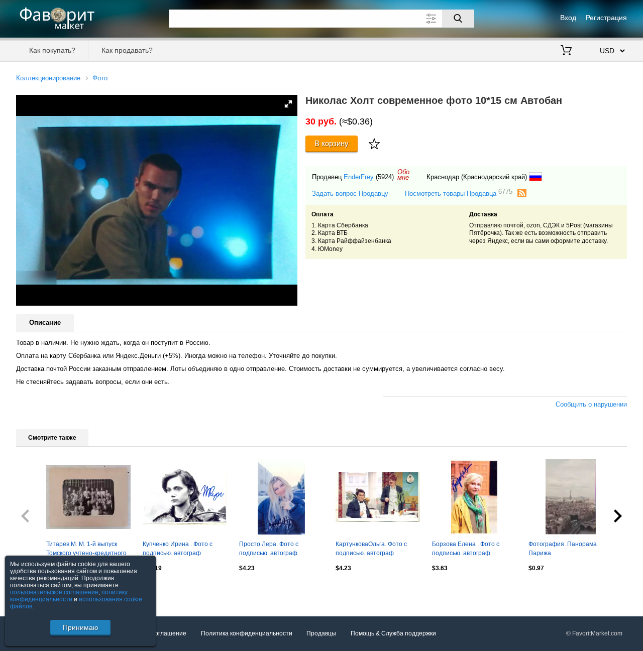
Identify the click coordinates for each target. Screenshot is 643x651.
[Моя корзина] (566, 51)
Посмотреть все (39, 589)
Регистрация (606, 18)
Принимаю (80, 627)
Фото (100, 78)
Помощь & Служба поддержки (393, 633)
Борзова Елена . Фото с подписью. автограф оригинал (465, 550)
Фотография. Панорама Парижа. (562, 549)
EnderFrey (359, 177)
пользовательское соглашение (54, 592)
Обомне (403, 174)
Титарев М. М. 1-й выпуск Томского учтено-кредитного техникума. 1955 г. (86, 550)
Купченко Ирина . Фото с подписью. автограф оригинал (177, 550)
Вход (568, 18)
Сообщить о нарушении (591, 404)
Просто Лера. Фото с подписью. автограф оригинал (268, 550)
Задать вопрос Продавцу (350, 193)
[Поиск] (458, 19)
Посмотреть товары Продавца (458, 193)
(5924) (385, 177)
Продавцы (321, 633)
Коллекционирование (48, 78)
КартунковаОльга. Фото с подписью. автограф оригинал (371, 550)
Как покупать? (52, 50)
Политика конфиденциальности (246, 633)
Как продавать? (127, 50)
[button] (288, 104)
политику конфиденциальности (69, 596)
